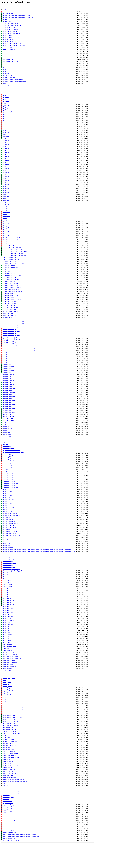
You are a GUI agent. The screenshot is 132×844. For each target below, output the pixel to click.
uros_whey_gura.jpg (8, 818)
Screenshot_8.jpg (7, 378)
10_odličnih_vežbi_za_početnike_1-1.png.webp (14, 81)
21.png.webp (6, 152)
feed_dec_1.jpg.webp (8, 491)
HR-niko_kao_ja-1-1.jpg (9, 265)
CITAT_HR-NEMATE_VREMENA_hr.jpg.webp (15, 251)
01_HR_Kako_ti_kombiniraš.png (11, 23)
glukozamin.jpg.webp (8, 575)
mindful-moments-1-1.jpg (9, 723)
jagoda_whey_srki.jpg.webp (9, 666)
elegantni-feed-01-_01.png (9, 473)
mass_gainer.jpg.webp (8, 705)
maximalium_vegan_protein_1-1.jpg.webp (13, 717)
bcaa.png (5, 430)
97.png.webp (6, 200)
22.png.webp (6, 156)
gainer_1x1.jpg (6, 545)
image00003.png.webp (8, 604)
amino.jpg (5, 422)
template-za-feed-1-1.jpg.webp (10, 805)
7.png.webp (5, 65)
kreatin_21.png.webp (8, 690)
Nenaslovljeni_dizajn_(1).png (10, 329)
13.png (4, 95)
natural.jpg (5, 735)
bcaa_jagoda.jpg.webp (8, 436)
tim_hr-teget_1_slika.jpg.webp (10, 809)
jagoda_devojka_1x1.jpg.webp (10, 662)
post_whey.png (6, 759)
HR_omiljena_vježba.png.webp (10, 295)
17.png (4, 126)
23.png (4, 158)
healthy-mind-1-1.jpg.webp (9, 586)
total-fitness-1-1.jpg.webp (9, 812)
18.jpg (4, 130)
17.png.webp (6, 128)
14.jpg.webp (6, 101)
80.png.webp (6, 192)
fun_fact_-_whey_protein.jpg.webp (11, 515)
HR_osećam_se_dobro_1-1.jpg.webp (12, 299)
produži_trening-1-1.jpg (8, 771)
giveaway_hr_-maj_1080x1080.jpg (11, 569)
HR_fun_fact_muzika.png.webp (10, 283)
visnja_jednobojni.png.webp (9, 828)
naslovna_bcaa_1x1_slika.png (10, 731)
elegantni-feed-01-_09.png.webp (10, 487)
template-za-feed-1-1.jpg (8, 803)
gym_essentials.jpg (7, 580)
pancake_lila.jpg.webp (8, 749)
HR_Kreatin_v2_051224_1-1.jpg (11, 273)
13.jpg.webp (6, 93)
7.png (4, 63)
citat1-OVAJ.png (7, 458)
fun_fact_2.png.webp (8, 519)
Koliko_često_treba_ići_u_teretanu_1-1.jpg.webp (15, 323)
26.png (4, 170)
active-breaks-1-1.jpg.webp (9, 420)
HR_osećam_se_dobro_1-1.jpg (10, 297)
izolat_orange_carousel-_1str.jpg (10, 656)
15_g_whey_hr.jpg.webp (9, 112)
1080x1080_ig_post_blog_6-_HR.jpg (12, 237)
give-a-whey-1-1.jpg (8, 561)
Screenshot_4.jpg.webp (8, 366)
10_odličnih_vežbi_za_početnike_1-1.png (13, 79)
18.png (4, 134)
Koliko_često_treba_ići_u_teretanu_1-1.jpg (13, 321)
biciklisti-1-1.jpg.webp (8, 448)
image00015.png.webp (8, 642)
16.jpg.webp (6, 116)
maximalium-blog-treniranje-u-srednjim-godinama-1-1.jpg (16, 707)
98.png (4, 202)
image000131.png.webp (8, 628)
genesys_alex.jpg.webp (8, 559)
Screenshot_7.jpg (7, 376)
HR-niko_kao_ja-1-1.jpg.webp (10, 267)
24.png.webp (6, 164)
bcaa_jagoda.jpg (7, 434)
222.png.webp (6, 228)
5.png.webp (5, 57)
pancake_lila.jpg (7, 747)
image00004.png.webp (8, 608)
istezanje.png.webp (7, 650)
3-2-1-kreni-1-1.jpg (7, 47)
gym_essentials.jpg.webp (9, 582)
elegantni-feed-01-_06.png (9, 481)
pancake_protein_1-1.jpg (9, 751)
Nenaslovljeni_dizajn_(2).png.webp (11, 335)
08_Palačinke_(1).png (8, 39)
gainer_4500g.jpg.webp (8, 555)
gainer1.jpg (5, 541)
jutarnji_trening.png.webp (9, 670)
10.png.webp (6, 73)
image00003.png (7, 602)
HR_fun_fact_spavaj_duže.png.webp (12, 287)
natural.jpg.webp (7, 737)
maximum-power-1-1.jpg (9, 719)
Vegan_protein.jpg (7, 410)
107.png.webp (6, 216)
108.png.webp (6, 220)
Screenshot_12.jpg (7, 386)
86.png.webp (6, 196)
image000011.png (7, 592)
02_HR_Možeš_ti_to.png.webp (10, 29)
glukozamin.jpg (6, 573)
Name (39, 6)
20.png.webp (6, 148)
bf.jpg (4, 442)
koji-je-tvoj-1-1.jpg (7, 676)
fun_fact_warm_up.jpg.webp (10, 531)
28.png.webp (6, 180)
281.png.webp (6, 235)
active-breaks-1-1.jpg (8, 418)
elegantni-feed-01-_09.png (9, 485)
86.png (4, 194)
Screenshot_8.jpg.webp (8, 380)
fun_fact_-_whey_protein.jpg (10, 513)
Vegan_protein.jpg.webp (9, 412)
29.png (4, 182)
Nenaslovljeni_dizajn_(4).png (10, 337)
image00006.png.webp (8, 612)
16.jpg (4, 114)
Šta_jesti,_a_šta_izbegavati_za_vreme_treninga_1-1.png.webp (18, 17)
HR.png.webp (6, 271)
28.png (4, 178)
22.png (4, 154)
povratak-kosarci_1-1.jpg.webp (10, 765)
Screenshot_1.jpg (7, 352)
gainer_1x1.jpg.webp (8, 547)
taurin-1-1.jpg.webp (7, 801)
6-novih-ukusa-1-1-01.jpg (9, 59)
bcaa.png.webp (6, 432)
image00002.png (7, 598)
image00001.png (7, 588)
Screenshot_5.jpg (7, 368)
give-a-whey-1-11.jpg (8, 565)
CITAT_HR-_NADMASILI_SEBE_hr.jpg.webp (14, 255)
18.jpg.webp (6, 132)
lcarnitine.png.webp (7, 701)
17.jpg (4, 122)
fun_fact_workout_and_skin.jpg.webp (12, 535)
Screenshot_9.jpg (7, 382)
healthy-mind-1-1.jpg (8, 584)
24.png (4, 162)
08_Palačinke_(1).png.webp (9, 41)
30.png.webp (6, 188)
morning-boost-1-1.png (8, 727)
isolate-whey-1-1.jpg (8, 644)
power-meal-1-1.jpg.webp (9, 769)
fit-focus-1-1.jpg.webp (8, 511)
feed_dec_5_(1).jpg (7, 497)
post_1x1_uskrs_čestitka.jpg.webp (11, 757)
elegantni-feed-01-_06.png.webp (10, 483)
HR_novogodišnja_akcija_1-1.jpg (11, 289)
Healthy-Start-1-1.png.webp (9, 315)
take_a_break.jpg (7, 795)
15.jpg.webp (6, 109)
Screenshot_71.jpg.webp (9, 408)
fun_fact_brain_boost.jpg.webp (10, 523)
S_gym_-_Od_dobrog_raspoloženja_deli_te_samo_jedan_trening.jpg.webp (21, 350)
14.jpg (4, 99)
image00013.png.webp (8, 624)
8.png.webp (5, 69)
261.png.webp (6, 231)
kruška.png (5, 692)
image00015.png (7, 640)
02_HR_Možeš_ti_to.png (9, 27)
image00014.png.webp (8, 634)
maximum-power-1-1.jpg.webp (10, 721)
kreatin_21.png (6, 688)
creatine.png (6, 461)
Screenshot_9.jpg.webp (8, 384)
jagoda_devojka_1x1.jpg (9, 660)
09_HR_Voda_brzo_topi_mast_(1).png (12, 43)
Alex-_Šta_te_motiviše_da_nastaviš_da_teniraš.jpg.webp (16, 243)
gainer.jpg (5, 537)
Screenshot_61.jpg (7, 402)
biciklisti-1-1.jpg (7, 446)
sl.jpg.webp (5, 785)
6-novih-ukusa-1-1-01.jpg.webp (10, 61)
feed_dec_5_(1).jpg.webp (9, 499)
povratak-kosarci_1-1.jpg (9, 763)
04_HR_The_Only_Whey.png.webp (11, 37)
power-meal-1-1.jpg (7, 767)
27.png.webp (6, 176)
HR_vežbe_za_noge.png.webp (10, 307)
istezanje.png (6, 648)
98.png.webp (6, 204)
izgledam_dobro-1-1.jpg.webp (10, 654)
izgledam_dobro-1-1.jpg (8, 652)
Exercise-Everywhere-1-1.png (10, 257)
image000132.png (7, 630)
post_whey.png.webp (8, 761)
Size (87, 6)
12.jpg (4, 87)
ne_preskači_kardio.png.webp (10, 741)
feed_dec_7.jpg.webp (8, 503)
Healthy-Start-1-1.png (8, 313)
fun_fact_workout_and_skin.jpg (10, 533)
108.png (5, 218)
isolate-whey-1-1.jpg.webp (9, 646)
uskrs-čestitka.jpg (7, 822)
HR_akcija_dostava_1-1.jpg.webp (11, 279)
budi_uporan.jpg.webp (8, 456)
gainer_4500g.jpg (7, 553)
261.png (5, 229)
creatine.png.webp (7, 463)
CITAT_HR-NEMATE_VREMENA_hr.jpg (13, 249)
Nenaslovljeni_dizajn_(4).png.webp (11, 339)
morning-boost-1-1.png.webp (10, 729)
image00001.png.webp (8, 590)
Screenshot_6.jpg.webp (8, 374)
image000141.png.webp (8, 638)
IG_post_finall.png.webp (9, 319)
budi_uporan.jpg (7, 454)
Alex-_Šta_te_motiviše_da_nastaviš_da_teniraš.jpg (15, 241)
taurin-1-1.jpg (6, 799)
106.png (5, 210)
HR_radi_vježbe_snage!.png (9, 301)
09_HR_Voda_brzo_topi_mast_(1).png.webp (14, 45)
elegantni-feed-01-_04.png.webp (10, 479)
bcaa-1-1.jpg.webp (7, 428)
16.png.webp (6, 120)
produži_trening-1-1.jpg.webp (10, 773)
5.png (4, 55)
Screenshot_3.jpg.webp (8, 362)
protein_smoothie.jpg (8, 775)
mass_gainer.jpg (6, 703)
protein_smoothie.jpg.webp (9, 777)
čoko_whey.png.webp (8, 13)
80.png (4, 190)
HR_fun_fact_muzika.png (9, 281)
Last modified (80, 6)
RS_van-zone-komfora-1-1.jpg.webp (11, 346)
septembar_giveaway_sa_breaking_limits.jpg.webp (15, 781)
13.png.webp (6, 97)
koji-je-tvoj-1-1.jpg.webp (9, 678)
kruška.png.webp (7, 694)
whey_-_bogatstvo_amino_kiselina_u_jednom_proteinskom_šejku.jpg (19, 834)
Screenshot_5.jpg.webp (8, 370)
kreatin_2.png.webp (7, 686)
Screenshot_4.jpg (7, 364)
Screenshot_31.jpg (7, 398)
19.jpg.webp (6, 140)
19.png (4, 142)
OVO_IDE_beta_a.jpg (8, 341)
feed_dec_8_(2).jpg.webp (9, 507)
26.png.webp (6, 172)
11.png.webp (6, 85)
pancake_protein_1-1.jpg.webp (10, 753)
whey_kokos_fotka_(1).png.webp (11, 840)
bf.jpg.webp (5, 444)
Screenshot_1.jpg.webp (8, 354)
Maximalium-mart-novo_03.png (10, 325)
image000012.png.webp (8, 596)
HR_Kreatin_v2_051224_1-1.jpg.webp (12, 275)
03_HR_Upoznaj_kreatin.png (10, 31)
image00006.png (7, 610)
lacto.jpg (5, 695)
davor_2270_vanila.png (8, 469)
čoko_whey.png (6, 11)
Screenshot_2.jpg (7, 356)
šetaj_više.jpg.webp (7, 21)
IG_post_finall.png (7, 317)
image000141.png (7, 636)
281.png (5, 233)
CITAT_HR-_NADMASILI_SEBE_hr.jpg (13, 253)
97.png (4, 198)
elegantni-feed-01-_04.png (9, 477)
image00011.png (7, 618)
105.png (5, 206)
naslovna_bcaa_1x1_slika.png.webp (11, 733)
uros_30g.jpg (6, 814)
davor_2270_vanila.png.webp (10, 471)
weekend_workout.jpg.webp (9, 832)
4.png (4, 51)
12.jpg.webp (6, 89)
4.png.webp (5, 53)
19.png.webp (6, 144)
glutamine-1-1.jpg (7, 577)
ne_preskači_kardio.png (8, 739)
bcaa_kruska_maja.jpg (8, 438)
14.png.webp (6, 105)
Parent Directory (7, 9)
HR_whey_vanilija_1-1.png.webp (11, 311)
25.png (4, 166)
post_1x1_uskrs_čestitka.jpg (9, 755)
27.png (4, 174)
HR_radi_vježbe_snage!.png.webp (11, 303)
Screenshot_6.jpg (7, 372)
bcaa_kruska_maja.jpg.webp (9, 440)
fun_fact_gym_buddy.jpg (9, 525)
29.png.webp (6, 184)
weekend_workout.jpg (8, 830)
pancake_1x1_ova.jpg (8, 743)
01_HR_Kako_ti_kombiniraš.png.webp (12, 25)
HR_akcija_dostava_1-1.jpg (9, 277)
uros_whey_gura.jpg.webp (9, 820)
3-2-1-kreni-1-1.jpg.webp (9, 49)
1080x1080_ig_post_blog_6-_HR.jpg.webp (13, 239)
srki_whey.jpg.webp (7, 789)
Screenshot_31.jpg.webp (9, 400)
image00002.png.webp (8, 600)
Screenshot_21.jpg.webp (9, 396)
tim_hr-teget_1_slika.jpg (8, 807)
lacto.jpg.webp (6, 697)
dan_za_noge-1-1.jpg (8, 465)
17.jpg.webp (6, 124)
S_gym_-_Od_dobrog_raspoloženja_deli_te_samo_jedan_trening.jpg (19, 348)
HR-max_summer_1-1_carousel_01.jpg (12, 261)
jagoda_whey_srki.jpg (8, 664)
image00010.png (7, 614)
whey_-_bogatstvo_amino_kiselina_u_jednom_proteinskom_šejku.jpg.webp (21, 836)
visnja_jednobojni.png (8, 826)
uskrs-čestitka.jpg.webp (8, 824)
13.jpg (4, 91)
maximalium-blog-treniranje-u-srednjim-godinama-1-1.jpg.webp (18, 709)
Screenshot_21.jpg (7, 394)
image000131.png (7, 626)
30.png (4, 186)
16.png (4, 118)
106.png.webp (6, 212)
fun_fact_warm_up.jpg (8, 529)
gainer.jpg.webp (6, 539)
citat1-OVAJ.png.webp (8, 460)
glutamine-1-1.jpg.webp (8, 578)
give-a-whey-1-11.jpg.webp (9, 567)
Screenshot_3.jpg (7, 360)
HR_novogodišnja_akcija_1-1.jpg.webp (12, 291)
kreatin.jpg (5, 680)
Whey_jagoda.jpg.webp (8, 416)
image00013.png (7, 622)
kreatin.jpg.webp (7, 682)
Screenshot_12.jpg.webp (9, 388)
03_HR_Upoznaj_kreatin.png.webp (11, 33)
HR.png (5, 269)
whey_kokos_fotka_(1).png (9, 838)
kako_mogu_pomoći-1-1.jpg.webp (11, 674)
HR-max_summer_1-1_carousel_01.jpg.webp (14, 263)
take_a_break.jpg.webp (8, 797)
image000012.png (7, 594)
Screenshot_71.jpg (7, 406)
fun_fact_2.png (6, 517)
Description (91, 6)
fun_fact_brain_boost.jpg (9, 521)
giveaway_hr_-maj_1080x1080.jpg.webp (13, 571)
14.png (4, 103)
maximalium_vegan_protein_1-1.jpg (11, 715)
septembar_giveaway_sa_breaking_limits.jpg (13, 779)
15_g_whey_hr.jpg (7, 111)
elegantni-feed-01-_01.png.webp (10, 475)
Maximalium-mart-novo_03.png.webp (12, 327)
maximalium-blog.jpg (8, 711)
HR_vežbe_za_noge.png (9, 305)
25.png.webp (6, 168)
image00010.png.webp (8, 616)
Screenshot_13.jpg (7, 390)
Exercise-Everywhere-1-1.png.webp (11, 259)
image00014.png (7, 632)
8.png (4, 67)
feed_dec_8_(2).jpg (7, 505)
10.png (4, 71)
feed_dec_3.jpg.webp (8, 495)
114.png (5, 222)
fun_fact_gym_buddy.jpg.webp (10, 527)
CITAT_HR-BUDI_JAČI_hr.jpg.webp (12, 247)
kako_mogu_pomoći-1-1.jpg (9, 672)
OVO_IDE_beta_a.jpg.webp (10, 343)
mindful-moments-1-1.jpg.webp (10, 725)
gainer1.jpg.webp (7, 543)
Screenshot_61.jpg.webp (9, 404)
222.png (5, 226)
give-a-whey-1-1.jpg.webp (9, 563)
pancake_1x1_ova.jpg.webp (9, 745)
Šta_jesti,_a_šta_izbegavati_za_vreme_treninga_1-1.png (16, 15)
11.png (4, 83)
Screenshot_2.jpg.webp (8, 358)
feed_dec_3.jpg (6, 493)
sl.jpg (4, 783)
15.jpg (4, 107)
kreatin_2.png (6, 684)
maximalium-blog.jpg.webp (9, 713)
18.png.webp (6, 136)
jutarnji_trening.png (7, 668)
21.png (4, 150)
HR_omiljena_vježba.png (9, 293)
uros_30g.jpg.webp (7, 816)
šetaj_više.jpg (6, 19)
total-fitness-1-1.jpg (7, 811)
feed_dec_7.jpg (6, 501)
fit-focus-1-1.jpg (6, 509)
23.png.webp (6, 160)
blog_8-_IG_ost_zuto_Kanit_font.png (12, 450)
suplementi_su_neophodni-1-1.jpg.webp (12, 793)
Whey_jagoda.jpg (7, 414)
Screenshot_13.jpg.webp (9, 392)
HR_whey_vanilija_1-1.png (9, 309)
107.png (5, 214)
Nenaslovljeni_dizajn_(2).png (10, 333)
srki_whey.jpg (6, 787)
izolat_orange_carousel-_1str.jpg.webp (12, 658)
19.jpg (4, 138)
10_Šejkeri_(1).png (7, 75)
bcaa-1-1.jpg (6, 426)
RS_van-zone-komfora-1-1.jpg (10, 345)
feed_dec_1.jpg (6, 489)
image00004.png (7, 606)
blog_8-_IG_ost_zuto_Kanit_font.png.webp (13, 452)
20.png (4, 146)
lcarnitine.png (6, 699)
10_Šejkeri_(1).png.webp (9, 77)
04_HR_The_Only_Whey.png (10, 35)
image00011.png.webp (8, 620)
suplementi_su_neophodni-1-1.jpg (11, 791)
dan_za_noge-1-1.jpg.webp (9, 467)
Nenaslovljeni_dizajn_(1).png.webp (11, 331)
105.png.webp (6, 208)
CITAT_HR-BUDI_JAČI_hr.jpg (10, 245)
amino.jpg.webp (6, 424)
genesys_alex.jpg (7, 557)
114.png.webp (6, 224)
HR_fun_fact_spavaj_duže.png (10, 285)
